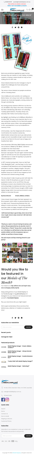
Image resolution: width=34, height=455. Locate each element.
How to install (5, 416)
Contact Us (4, 414)
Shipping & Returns (6, 419)
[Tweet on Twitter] (15, 28)
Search (3, 409)
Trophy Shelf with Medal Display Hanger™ (20, 361)
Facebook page (7, 294)
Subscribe (28, 327)
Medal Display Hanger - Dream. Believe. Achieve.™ (19, 346)
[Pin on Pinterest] (18, 28)
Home (3, 411)
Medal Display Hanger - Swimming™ (18, 366)
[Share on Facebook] (12, 28)
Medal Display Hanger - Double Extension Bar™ (20, 356)
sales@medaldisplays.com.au (12, 391)
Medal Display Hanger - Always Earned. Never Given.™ (19, 351)
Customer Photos (6, 421)
